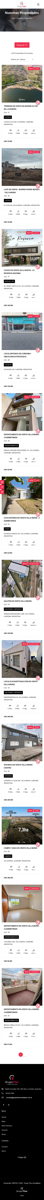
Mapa (3, 1121)
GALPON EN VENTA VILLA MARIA (18, 601)
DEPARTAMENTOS (11, 445)
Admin (4, 1151)
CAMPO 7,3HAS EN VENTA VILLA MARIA (20, 848)
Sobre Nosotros (7, 1126)
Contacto (5, 1147)
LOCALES (8, 365)
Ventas (4, 1117)
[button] (26, 59)
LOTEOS (8, 117)
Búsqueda (21, 45)
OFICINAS (8, 776)
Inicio (13, 18)
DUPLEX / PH (9, 281)
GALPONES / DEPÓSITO (13, 609)
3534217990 (9, 1093)
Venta (31, 68)
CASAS (7, 529)
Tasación (5, 1130)
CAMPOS (8, 856)
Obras (4, 1134)
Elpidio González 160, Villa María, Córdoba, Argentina (23, 1089)
